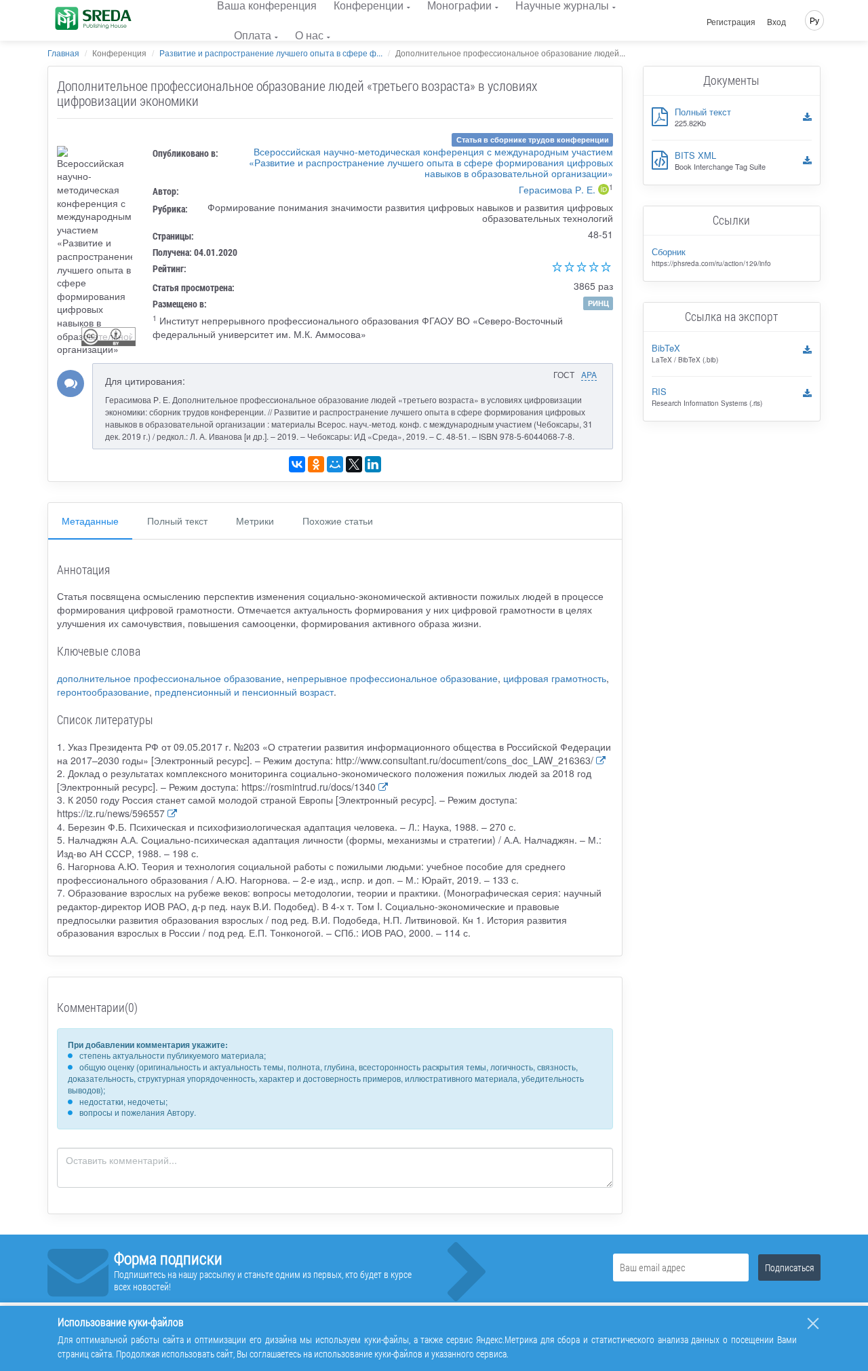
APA (589, 374)
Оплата (252, 35)
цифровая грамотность (554, 678)
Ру (814, 20)
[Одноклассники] (316, 464)
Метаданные (90, 520)
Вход (776, 21)
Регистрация (731, 21)
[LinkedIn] (373, 464)
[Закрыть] (813, 1323)
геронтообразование (103, 691)
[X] (354, 464)
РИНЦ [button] (598, 303)
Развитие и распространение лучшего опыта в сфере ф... (270, 52)
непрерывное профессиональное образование (392, 678)
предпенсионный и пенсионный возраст (244, 691)
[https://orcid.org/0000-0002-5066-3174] (603, 191)
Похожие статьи (337, 520)
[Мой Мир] (335, 464)
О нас (309, 35)
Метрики (255, 520)
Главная (63, 52)
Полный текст (177, 520)
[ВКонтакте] (297, 464)
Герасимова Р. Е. (557, 189)
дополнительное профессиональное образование (169, 678)
